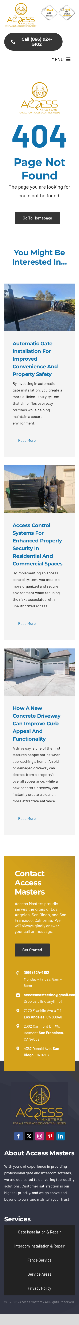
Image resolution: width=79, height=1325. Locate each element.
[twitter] (29, 1136)
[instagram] (39, 1136)
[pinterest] (50, 1136)
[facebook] (18, 1136)
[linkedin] (60, 1136)
